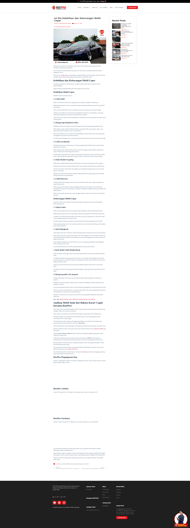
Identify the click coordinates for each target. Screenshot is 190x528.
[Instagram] (64, 502)
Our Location (104, 7)
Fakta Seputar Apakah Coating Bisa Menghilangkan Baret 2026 (126, 25)
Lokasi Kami (105, 492)
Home (79, 7)
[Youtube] (54, 502)
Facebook (118, 492)
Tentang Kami (105, 489)
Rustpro (81, 464)
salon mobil (86, 464)
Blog (111, 7)
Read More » (124, 29)
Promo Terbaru (119, 7)
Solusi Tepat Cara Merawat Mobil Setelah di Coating (127, 32)
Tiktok (117, 497)
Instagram (118, 489)
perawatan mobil (74, 464)
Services (86, 7)
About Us (95, 7)
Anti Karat (58, 464)
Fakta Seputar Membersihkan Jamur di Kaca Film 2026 (126, 50)
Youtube (118, 495)
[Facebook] (59, 502)
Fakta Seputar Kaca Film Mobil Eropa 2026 (126, 56)
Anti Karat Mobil (66, 464)
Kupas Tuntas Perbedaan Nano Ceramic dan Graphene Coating (127, 44)
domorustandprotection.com (92, 510)
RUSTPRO (89, 489)
